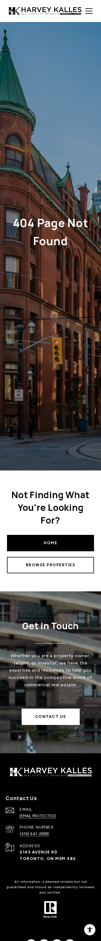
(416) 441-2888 (34, 833)
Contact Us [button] (50, 716)
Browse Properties (50, 565)
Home (50, 543)
